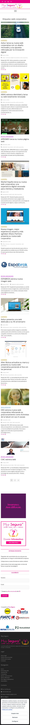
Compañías (4, 40)
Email (2, 584)
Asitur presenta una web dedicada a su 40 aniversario (13, 320)
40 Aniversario (5, 327)
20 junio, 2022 (5, 284)
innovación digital (10, 57)
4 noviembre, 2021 (6, 420)
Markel (10, 194)
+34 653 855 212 (6, 691)
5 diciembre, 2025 (6, 144)
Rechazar (15, 717)
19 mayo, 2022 (5, 372)
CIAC (15, 465)
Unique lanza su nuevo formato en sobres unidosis (14, 561)
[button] (26, 623)
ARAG (3, 102)
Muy (5, 696)
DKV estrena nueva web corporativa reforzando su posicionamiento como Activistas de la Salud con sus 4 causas (15, 413)
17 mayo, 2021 (5, 462)
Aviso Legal (4, 655)
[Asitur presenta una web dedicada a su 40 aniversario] (15, 306)
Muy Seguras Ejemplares (7, 679)
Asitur (3, 57)
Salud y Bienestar (6, 407)
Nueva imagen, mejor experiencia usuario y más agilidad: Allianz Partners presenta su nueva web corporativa (12, 234)
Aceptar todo (15, 713)
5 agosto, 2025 (5, 192)
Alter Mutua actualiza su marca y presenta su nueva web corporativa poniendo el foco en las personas (15, 365)
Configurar (15, 721)
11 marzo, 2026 (5, 99)
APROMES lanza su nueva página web (15, 140)
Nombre (3, 577)
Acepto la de (11, 591)
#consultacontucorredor (8, 465)
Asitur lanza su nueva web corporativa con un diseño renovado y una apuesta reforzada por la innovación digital (12, 47)
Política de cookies (7, 709)
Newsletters (4, 681)
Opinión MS (4, 672)
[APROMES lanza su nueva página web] (15, 126)
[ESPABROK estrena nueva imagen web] (15, 266)
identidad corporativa (11, 102)
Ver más (5, 70)
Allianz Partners (6, 244)
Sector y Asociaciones (7, 136)
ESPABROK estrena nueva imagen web (12, 280)
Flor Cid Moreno (6, 689)
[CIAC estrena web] (15, 446)
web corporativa (24, 57)
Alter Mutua (5, 375)
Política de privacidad (6, 657)
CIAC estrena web (8, 459)
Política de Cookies (6, 659)
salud (11, 422)
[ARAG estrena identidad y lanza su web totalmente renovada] (15, 81)
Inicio (2, 669)
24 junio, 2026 (5, 55)
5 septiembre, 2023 (6, 241)
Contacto (3, 660)
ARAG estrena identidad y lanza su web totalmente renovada (14, 95)
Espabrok (14, 284)
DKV (8, 422)
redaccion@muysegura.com (9, 694)
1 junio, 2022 (5, 324)
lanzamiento (17, 57)
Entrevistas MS (5, 670)
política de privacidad (12, 591)
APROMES (4, 147)
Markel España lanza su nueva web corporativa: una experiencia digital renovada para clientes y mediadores (14, 185)
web (15, 147)
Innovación (12, 244)
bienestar (4, 422)
